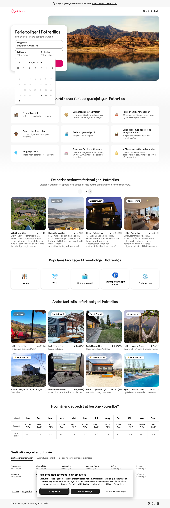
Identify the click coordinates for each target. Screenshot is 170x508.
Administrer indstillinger (115, 491)
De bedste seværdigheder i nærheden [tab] (75, 458)
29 (46, 95)
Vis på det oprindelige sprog (104, 3)
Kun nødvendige (85, 491)
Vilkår (45, 503)
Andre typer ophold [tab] (46, 458)
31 (20, 101)
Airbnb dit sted (150, 11)
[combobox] (39, 45)
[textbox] (27, 55)
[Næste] (90, 191)
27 (35, 95)
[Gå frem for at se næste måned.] (51, 62)
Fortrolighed (35, 503)
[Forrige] (80, 191)
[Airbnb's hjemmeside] (17, 11)
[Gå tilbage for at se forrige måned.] (20, 62)
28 (41, 95)
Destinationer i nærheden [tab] (22, 458)
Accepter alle (54, 491)
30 (51, 95)
